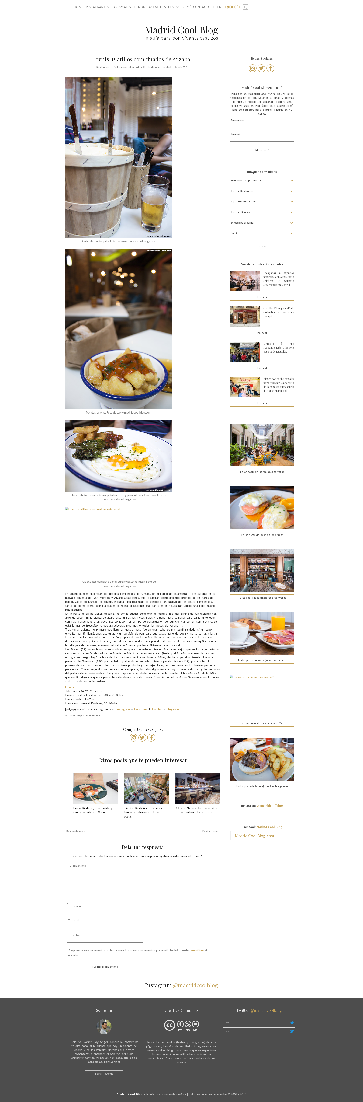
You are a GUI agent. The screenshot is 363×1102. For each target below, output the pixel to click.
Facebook (261, 827)
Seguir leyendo (104, 1073)
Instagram (262, 806)
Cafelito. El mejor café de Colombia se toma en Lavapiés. (278, 312)
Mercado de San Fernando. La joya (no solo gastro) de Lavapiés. (278, 347)
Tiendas (139, 7)
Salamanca (120, 66)
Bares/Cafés (121, 7)
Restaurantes (97, 7)
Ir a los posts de (261, 471)
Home (78, 7)
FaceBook (140, 709)
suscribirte (197, 950)
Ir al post (262, 297)
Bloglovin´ (173, 709)
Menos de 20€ (137, 66)
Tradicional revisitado (159, 66)
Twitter (157, 709)
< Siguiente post (75, 830)
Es (214, 7)
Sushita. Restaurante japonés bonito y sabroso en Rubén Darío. (143, 812)
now (227, 1022)
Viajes (169, 7)
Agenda (155, 7)
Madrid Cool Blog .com (254, 835)
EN (219, 7)
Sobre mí (183, 7)
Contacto (201, 7)
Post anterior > (211, 830)
